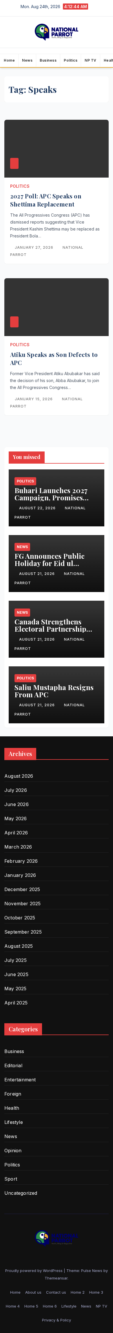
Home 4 (13, 1306)
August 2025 (18, 946)
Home (9, 60)
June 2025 (16, 974)
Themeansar (56, 1278)
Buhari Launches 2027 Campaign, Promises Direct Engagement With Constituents (55, 501)
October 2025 (19, 918)
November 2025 (22, 903)
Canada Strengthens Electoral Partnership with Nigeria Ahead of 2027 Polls (50, 632)
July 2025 (15, 960)
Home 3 (96, 1292)
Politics (70, 60)
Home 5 (31, 1306)
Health (11, 1108)
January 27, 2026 (34, 247)
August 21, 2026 (37, 573)
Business (48, 60)
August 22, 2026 (38, 508)
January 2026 (20, 875)
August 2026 (18, 776)
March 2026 (18, 847)
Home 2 (78, 1292)
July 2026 (15, 790)
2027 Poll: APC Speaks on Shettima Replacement (45, 200)
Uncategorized (20, 1193)
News (27, 60)
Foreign (12, 1094)
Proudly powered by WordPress (34, 1270)
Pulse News (91, 1270)
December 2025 (22, 889)
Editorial (13, 1065)
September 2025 (23, 932)
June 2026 (16, 804)
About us (33, 1292)
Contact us (56, 1292)
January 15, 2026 (34, 399)
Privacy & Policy (56, 1320)
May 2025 (15, 988)
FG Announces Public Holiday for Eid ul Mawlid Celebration (49, 563)
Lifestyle (13, 1122)
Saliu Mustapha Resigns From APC (54, 691)
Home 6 (50, 1306)
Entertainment (20, 1080)
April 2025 (16, 1003)
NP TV (90, 60)
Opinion (12, 1150)
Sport (10, 1179)
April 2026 (16, 833)
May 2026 (15, 818)
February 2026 (21, 861)
